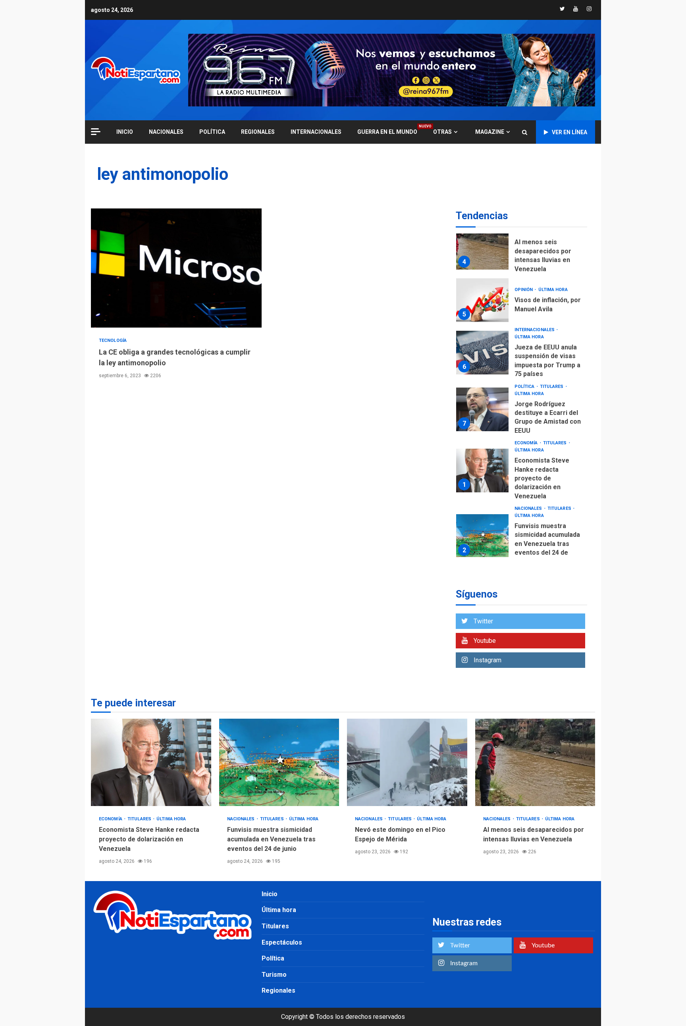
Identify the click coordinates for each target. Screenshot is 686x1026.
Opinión (524, 289)
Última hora (553, 289)
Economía (526, 443)
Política (212, 132)
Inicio (269, 894)
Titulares (552, 386)
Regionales (258, 132)
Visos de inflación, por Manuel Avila (482, 300)
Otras (442, 132)
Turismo (274, 974)
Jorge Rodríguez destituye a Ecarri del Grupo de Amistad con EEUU (482, 409)
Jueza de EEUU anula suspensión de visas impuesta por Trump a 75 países (482, 352)
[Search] (524, 132)
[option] (521, 249)
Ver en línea (569, 132)
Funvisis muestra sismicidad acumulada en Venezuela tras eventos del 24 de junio (482, 536)
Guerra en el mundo (387, 131)
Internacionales (316, 132)
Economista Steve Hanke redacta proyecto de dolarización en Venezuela (482, 470)
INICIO (124, 132)
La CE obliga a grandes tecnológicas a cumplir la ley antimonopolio (176, 268)
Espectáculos (282, 942)
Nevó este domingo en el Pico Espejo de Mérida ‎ (407, 762)
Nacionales (166, 132)
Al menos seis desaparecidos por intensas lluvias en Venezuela (482, 248)
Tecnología (113, 340)
